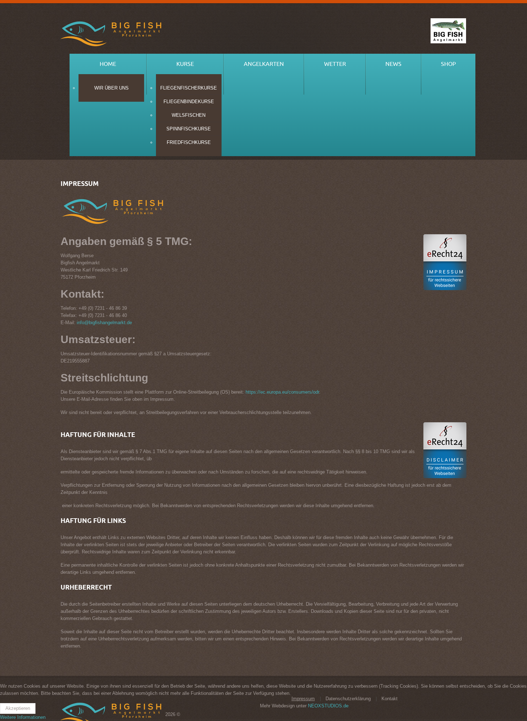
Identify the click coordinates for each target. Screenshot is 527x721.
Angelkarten (264, 64)
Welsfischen (188, 115)
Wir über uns (111, 88)
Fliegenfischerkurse (188, 88)
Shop (448, 64)
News (393, 64)
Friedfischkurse (189, 142)
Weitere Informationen (23, 717)
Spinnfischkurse (188, 128)
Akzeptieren (17, 708)
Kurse (185, 64)
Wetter (335, 64)
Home (108, 64)
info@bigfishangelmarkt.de (104, 322)
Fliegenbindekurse (188, 101)
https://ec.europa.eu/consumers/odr (282, 392)
